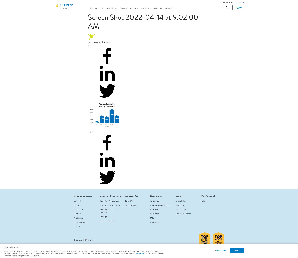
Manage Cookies (220, 251)
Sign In (239, 7)
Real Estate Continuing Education (108, 210)
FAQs (152, 218)
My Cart (227, 8)
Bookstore (154, 209)
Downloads (154, 214)
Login (203, 201)
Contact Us (240, 2)
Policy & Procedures (183, 214)
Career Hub (154, 201)
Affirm (76, 205)
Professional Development (151, 8)
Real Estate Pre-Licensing (109, 201)
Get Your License (97, 8)
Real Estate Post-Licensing (110, 205)
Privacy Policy (180, 201)
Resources (169, 8)
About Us (78, 201)
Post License (112, 8)
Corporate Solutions (82, 222)
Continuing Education (129, 8)
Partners (77, 214)
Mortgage (103, 216)
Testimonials (79, 218)
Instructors (78, 209)
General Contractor (107, 221)
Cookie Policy (180, 205)
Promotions (154, 222)
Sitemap (77, 226)
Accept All (237, 251)
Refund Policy (180, 209)
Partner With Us (131, 205)
